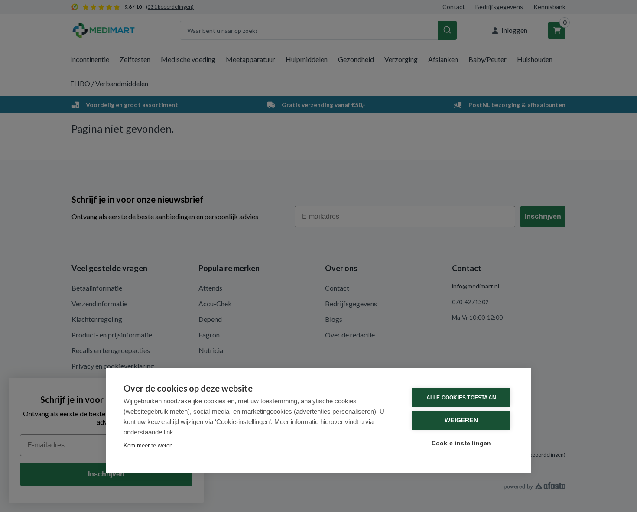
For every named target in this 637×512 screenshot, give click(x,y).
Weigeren (461, 420)
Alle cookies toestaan (461, 398)
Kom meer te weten (148, 445)
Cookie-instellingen (461, 443)
